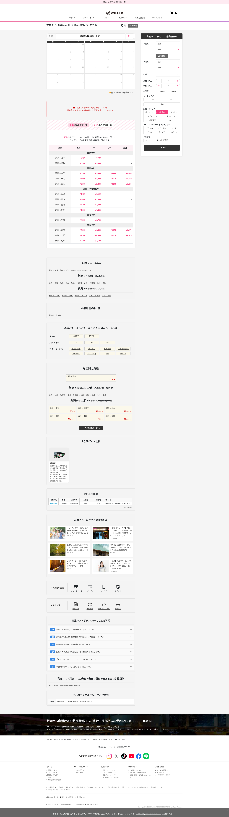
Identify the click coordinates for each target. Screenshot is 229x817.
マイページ (79, 772)
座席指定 (107, 349)
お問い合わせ (143, 787)
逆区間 (134, 26)
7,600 (98, 241)
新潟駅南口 (61, 701)
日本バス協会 (53, 686)
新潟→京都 (60, 230)
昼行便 (76, 336)
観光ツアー (123, 18)
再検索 (163, 148)
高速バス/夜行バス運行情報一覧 (114, 2)
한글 (57, 797)
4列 (107, 342)
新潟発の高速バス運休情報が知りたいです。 (74, 644)
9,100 (83, 241)
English (50, 797)
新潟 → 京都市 (89, 283)
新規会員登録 (79, 770)
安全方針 (51, 777)
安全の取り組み (53, 775)
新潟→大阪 (60, 235)
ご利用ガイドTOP (135, 770)
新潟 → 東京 (53, 270)
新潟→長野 (60, 210)
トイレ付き (91, 354)
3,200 (114, 184)
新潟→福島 (60, 163)
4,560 (129, 179)
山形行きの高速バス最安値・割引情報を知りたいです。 (78, 652)
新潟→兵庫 (60, 241)
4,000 (114, 173)
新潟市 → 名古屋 (81, 296)
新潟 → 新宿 (64, 283)
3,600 (83, 179)
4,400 (129, 173)
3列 (91, 342)
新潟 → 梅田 (101, 283)
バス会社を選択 (162, 140)
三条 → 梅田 (106, 296)
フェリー (106, 18)
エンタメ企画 (157, 18)
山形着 (58, 315)
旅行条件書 (69, 787)
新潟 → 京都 (76, 270)
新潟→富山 (60, 199)
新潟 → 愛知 (64, 270)
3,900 (83, 173)
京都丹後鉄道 (140, 18)
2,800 (98, 184)
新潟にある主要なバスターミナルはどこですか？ (76, 629)
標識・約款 (79, 787)
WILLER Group (53, 804)
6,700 (98, 220)
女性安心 (76, 354)
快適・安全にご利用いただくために (140, 776)
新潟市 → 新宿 (67, 296)
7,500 (83, 230)
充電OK (123, 354)
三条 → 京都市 (94, 296)
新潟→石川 (60, 205)
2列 (76, 342)
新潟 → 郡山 (53, 283)
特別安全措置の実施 (54, 780)
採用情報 (60, 787)
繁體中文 (64, 797)
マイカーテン (123, 349)
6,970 (114, 230)
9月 (129, 36)
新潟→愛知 (60, 220)
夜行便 (91, 336)
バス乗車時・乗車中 (163, 775)
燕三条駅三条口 (86, 701)
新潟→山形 (60, 158)
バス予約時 (160, 772)
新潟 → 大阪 (87, 270)
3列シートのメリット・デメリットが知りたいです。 (77, 659)
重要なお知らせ (53, 770)
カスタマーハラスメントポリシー (59, 790)
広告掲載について (156, 787)
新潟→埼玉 (60, 173)
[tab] (78, 125)
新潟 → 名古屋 (76, 283)
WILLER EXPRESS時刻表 (138, 772)
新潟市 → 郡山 (54, 296)
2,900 (83, 184)
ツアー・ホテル (89, 18)
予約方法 (56, 605)
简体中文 (73, 797)
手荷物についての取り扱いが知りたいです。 (74, 667)
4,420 (114, 179)
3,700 (83, 205)
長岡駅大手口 (73, 701)
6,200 (83, 220)
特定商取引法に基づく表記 (116, 787)
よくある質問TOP (162, 770)
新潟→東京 (60, 184)
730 (83, 158)
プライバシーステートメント (95, 787)
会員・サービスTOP (109, 770)
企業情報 (51, 787)
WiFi (107, 354)
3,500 (83, 163)
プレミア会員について (110, 772)
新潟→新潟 (60, 194)
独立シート (76, 349)
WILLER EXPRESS (66, 804)
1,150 (83, 194)
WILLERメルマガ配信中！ (111, 777)
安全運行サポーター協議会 (70, 686)
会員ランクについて (109, 775)
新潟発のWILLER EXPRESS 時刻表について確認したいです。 (80, 637)
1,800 (83, 210)
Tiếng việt (81, 797)
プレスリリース (53, 772)
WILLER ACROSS (92, 804)
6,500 (98, 230)
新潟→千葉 (60, 179)
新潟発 (51, 315)
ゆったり (91, 349)
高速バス (71, 18)
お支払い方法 (58, 588)
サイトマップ (132, 787)
